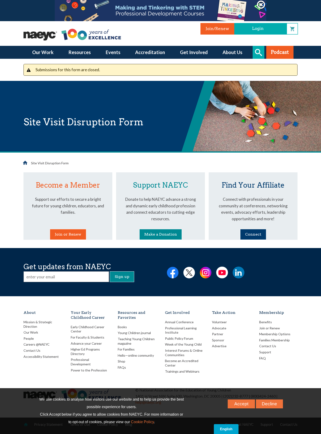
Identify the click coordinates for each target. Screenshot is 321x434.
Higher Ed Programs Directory (85, 351)
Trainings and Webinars (182, 371)
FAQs (122, 367)
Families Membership (274, 340)
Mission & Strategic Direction (37, 324)
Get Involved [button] (194, 52)
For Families (126, 349)
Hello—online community (136, 355)
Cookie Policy (142, 422)
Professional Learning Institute (181, 330)
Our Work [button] (43, 52)
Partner (217, 334)
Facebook (173, 272)
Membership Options (274, 334)
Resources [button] (79, 52)
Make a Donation (160, 234)
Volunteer (219, 322)
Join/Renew (217, 28)
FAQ (262, 358)
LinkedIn (238, 272)
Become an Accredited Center (181, 363)
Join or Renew (68, 234)
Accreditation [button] (150, 52)
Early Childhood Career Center (87, 329)
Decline (269, 403)
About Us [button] (232, 52)
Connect (253, 234)
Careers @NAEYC (36, 344)
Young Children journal (134, 333)
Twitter (189, 272)
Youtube (222, 272)
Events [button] (113, 52)
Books (122, 327)
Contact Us (31, 350)
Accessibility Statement (41, 357)
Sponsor (218, 340)
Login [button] (258, 28)
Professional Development (81, 362)
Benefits (265, 322)
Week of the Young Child (183, 344)
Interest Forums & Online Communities (184, 352)
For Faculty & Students (87, 337)
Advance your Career (86, 343)
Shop (292, 29)
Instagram (205, 272)
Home (25, 162)
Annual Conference (179, 322)
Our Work (30, 332)
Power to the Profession (89, 370)
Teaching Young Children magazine (136, 341)
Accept (241, 403)
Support (265, 352)
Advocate (219, 328)
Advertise (219, 346)
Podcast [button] (280, 52)
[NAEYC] (72, 34)
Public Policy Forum (179, 338)
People (28, 338)
